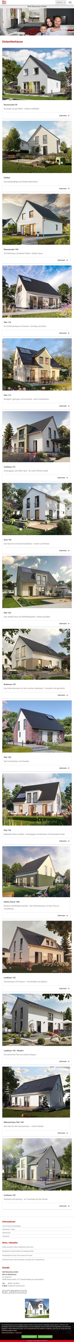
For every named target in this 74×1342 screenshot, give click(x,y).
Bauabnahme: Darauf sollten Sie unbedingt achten (18, 1251)
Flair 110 (7, 322)
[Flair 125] (37, 582)
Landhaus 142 (10, 978)
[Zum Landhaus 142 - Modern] (37, 1020)
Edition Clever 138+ (12, 902)
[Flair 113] (37, 364)
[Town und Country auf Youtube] (16, 1292)
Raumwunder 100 (11, 249)
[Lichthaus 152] (37, 1164)
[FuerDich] (37, 147)
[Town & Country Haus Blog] (25, 1292)
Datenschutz (6, 1233)
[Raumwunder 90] (37, 74)
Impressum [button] (18, 1332)
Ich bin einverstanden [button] (29, 1336)
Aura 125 (7, 540)
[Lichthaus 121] (36, 436)
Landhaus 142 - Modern (14, 1051)
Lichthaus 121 (10, 467)
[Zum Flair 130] (37, 726)
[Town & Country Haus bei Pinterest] (12, 1292)
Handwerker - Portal (8, 1229)
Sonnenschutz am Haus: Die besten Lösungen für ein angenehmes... (23, 1260)
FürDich (7, 178)
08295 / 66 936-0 (13, 1283)
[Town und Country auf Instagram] (21, 1292)
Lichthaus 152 (10, 1195)
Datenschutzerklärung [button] (8, 1332)
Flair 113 (7, 395)
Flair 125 (7, 613)
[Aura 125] (37, 509)
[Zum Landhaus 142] (37, 947)
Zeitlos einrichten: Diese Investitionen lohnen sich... (18, 1247)
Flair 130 (7, 757)
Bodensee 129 (10, 684)
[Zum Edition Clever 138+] (36, 871)
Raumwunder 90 (10, 105)
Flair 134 (7, 830)
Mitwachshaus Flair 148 (14, 1122)
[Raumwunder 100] (36, 219)
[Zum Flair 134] (37, 799)
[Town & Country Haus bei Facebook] (4, 1292)
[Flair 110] (37, 291)
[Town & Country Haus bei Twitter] (8, 1292)
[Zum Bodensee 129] (36, 654)
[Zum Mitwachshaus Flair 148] (36, 1092)
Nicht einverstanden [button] (45, 1336)
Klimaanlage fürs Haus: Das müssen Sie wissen (17, 1255)
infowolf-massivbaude (16, 1286)
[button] (3, 21)
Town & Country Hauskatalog (11, 1226)
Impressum (6, 1236)
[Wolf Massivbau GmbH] (4, 2)
